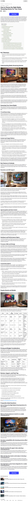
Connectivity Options (6, 37)
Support (7, 500)
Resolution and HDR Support (7, 32)
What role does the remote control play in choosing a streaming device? (13, 47)
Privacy (4, 500)
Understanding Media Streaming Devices (7, 26)
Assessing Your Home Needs (6, 27)
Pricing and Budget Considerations (6, 39)
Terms (2, 500)
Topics (16, 500)
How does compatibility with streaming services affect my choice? (12, 45)
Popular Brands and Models (5, 38)
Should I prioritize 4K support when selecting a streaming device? (12, 46)
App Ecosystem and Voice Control (8, 33)
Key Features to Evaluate (5, 31)
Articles (10, 500)
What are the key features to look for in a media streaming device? (12, 44)
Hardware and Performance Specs (6, 34)
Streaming (7, 5)
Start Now (14, 14)
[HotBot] (3, 1)
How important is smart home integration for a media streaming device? (13, 48)
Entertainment (3, 5)
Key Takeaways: (4, 25)
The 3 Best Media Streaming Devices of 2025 (10, 400)
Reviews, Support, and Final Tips (6, 40)
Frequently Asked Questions (6, 41)
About (13, 500)
